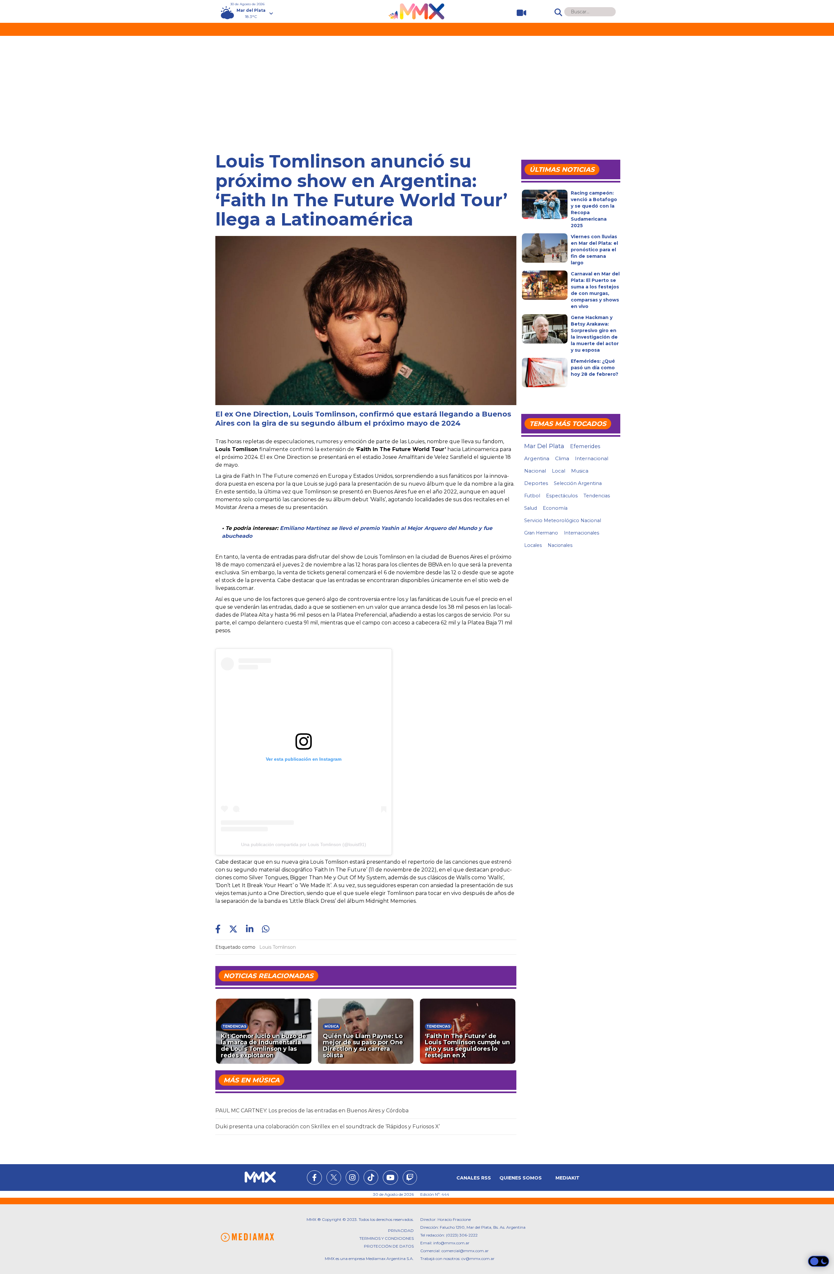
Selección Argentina (578, 483)
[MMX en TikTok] (371, 1177)
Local (558, 471)
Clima (562, 458)
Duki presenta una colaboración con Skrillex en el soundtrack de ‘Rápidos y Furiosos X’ (327, 1126)
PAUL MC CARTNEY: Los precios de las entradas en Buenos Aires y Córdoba (312, 1110)
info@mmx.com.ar (451, 1242)
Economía (555, 508)
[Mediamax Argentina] (247, 1237)
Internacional (591, 458)
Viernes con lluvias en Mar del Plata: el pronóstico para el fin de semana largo (594, 250)
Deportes (536, 483)
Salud (530, 508)
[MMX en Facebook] (314, 1178)
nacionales (560, 545)
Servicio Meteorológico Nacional (562, 520)
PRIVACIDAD (401, 1230)
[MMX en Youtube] (390, 1178)
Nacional (535, 471)
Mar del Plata (544, 446)
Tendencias (596, 496)
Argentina (536, 458)
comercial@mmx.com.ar (465, 1250)
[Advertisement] (417, 84)
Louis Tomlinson (277, 947)
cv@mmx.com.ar (478, 1258)
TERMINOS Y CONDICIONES (386, 1238)
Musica (579, 471)
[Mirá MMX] (518, 13)
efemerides (585, 446)
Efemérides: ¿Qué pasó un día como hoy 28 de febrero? (594, 367)
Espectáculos (562, 496)
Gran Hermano (541, 533)
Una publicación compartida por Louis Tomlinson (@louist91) (303, 844)
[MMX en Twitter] (333, 1177)
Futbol (532, 496)
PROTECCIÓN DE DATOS (389, 1246)
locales (533, 545)
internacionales (581, 533)
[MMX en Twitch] (410, 1178)
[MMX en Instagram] (352, 1178)
